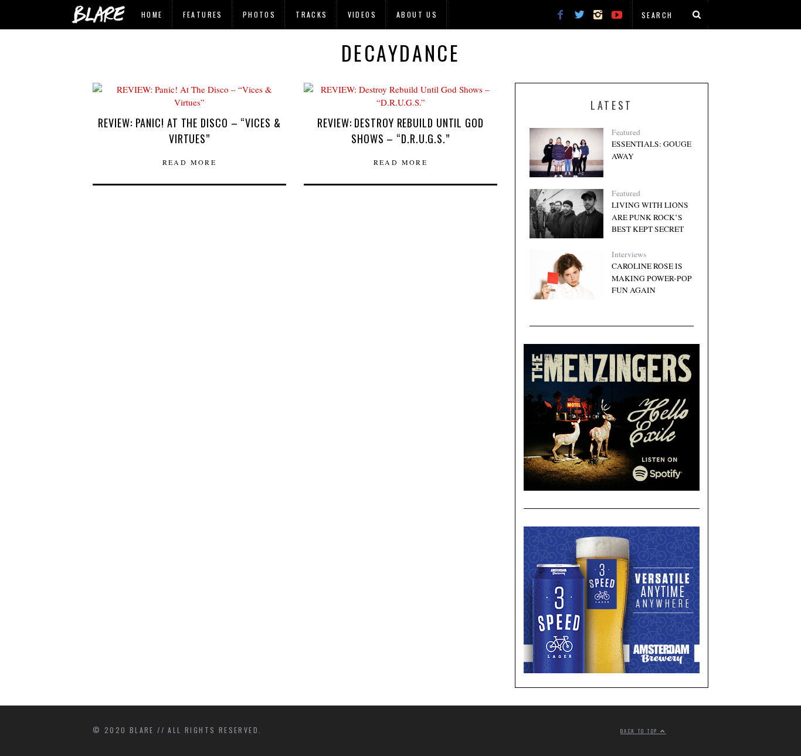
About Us (416, 14)
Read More (189, 162)
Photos (259, 14)
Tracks (311, 14)
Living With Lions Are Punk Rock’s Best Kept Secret (650, 217)
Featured (626, 132)
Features (203, 14)
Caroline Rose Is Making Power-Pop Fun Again (652, 278)
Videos (362, 14)
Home (152, 14)
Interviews (629, 254)
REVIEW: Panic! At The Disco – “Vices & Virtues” (189, 130)
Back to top (640, 730)
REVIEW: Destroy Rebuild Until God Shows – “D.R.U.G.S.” (400, 130)
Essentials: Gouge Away (651, 150)
